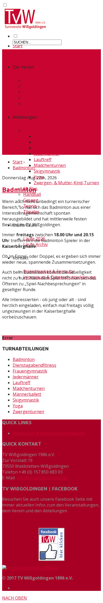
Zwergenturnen (28, 411)
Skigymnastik (47, 171)
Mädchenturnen (50, 165)
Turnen (30, 130)
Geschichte (34, 98)
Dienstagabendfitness (55, 142)
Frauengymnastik (51, 148)
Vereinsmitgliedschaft (44, 104)
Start (17, 46)
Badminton (45, 136)
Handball (32, 194)
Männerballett (27, 394)
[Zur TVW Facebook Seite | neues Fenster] (51, 544)
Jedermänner (47, 154)
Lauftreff (43, 159)
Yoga (18, 406)
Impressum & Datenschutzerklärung (49, 433)
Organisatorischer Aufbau (49, 92)
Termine (31, 86)
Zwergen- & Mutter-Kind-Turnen (66, 183)
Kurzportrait (35, 80)
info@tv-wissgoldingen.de (41, 478)
